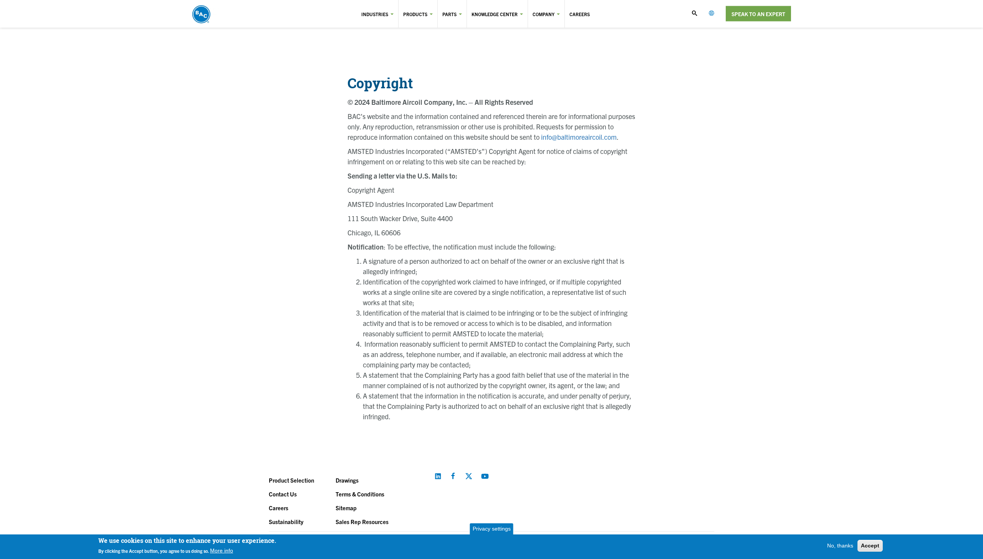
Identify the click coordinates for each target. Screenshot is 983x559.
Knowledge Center (495, 14)
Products (415, 14)
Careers (579, 14)
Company (543, 14)
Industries (374, 14)
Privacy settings (492, 529)
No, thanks (840, 545)
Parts (449, 14)
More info (221, 550)
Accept (870, 545)
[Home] (222, 14)
